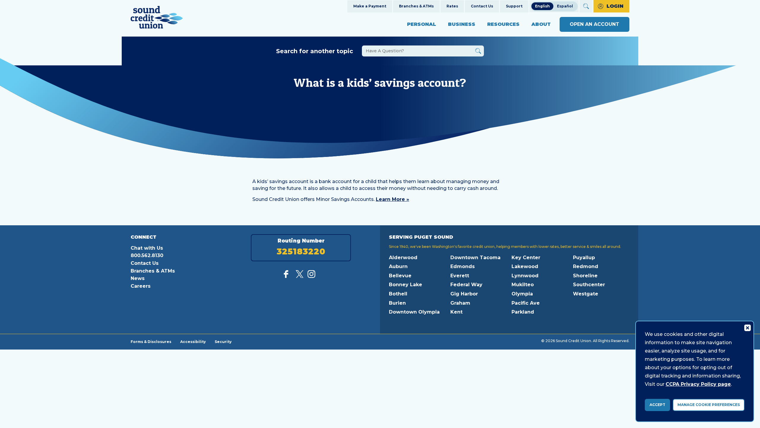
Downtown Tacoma (475, 257)
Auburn (398, 266)
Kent (456, 312)
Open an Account (594, 24)
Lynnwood (525, 275)
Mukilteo (523, 284)
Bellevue (400, 275)
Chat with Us (147, 248)
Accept (657, 404)
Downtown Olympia (414, 312)
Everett (459, 275)
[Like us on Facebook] (288, 276)
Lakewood (525, 266)
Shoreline (585, 275)
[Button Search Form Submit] (478, 52)
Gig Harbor (464, 294)
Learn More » (392, 199)
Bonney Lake (405, 284)
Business (461, 24)
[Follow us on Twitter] (299, 276)
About (541, 24)
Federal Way (466, 284)
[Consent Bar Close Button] (747, 327)
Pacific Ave (526, 303)
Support (514, 6)
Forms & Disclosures (151, 341)
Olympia (522, 294)
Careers (141, 286)
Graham (460, 303)
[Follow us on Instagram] (311, 276)
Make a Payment (369, 6)
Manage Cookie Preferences (708, 404)
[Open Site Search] (586, 6)
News (138, 278)
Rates (452, 6)
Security (223, 341)
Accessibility (193, 341)
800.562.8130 (147, 255)
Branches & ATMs (416, 6)
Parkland (523, 312)
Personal (421, 24)
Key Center (526, 257)
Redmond (585, 266)
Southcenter (589, 284)
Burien (397, 303)
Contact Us (482, 6)
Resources (503, 24)
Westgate (585, 294)
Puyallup (584, 257)
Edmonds (462, 266)
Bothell (398, 294)
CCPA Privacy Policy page (698, 384)
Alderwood (403, 257)
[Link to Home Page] (157, 18)
